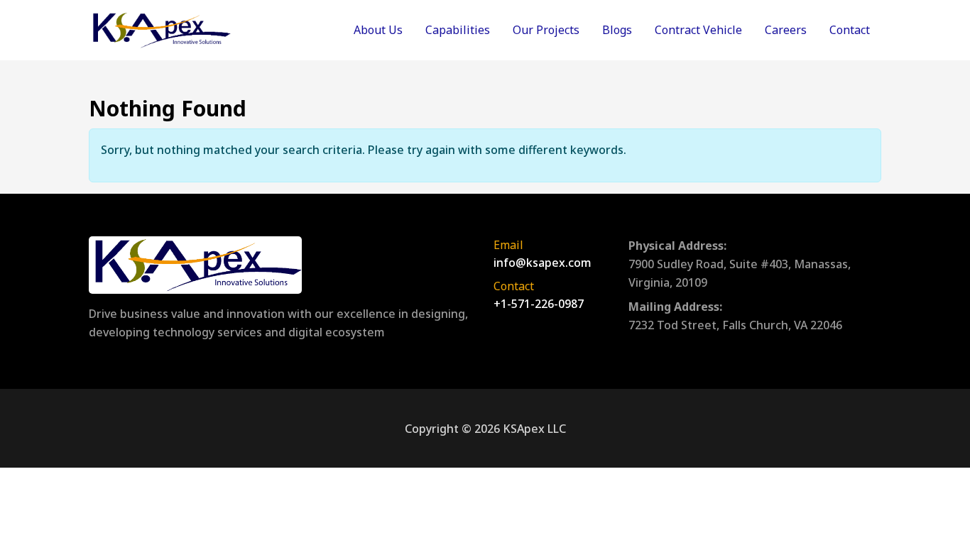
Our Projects (546, 30)
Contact (849, 30)
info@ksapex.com (543, 262)
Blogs (617, 30)
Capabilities (457, 30)
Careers (786, 30)
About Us (378, 30)
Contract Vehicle (698, 30)
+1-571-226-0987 (539, 304)
